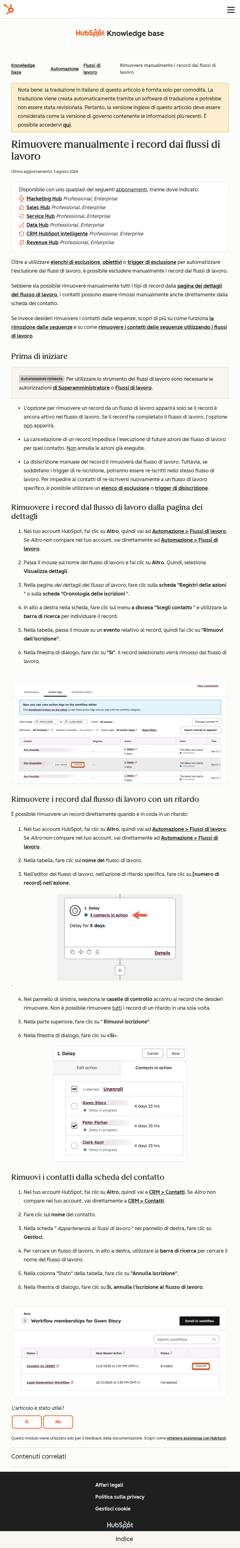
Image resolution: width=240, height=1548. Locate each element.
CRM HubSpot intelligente (57, 234)
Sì (27, 1422)
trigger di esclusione (152, 262)
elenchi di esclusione (75, 262)
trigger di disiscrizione (181, 488)
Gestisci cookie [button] (113, 1509)
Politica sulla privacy (120, 1497)
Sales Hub (38, 207)
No (58, 1422)
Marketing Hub (44, 199)
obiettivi (112, 262)
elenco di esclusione (125, 488)
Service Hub (41, 216)
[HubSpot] (9, 9)
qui (67, 125)
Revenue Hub (42, 242)
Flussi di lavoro (133, 388)
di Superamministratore (81, 388)
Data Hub (37, 225)
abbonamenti (131, 190)
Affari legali (109, 1485)
